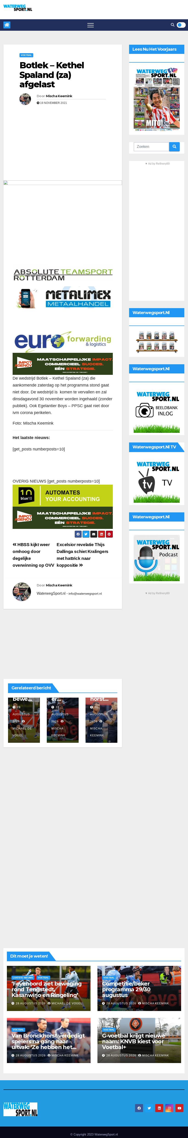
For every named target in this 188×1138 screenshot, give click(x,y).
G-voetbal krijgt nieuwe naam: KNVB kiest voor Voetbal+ (133, 1041)
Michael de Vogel (22, 732)
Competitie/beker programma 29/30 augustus (126, 989)
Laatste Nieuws (23, 977)
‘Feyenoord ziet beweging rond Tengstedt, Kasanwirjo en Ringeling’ (46, 989)
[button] (172, 25)
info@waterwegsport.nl (85, 593)
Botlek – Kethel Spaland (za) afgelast (51, 75)
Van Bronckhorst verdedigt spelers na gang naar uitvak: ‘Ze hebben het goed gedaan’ (48, 1044)
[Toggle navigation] (90, 25)
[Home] (6, 25)
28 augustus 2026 (21, 714)
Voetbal (26, 55)
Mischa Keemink (59, 96)
